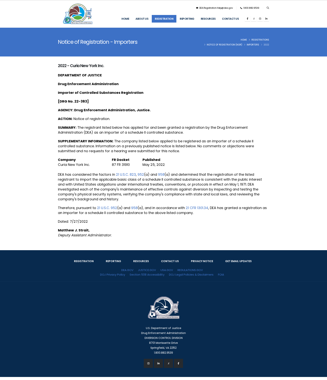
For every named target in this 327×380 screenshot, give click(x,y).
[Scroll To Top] (320, 375)
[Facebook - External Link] (178, 363)
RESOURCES (141, 261)
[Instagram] (260, 18)
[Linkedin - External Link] (158, 363)
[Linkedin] (266, 18)
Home (125, 19)
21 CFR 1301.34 (197, 207)
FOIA (221, 275)
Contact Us (230, 19)
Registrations (260, 39)
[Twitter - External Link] (168, 363)
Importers (253, 44)
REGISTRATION (84, 261)
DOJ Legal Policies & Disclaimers (191, 275)
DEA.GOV (127, 270)
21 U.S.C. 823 (126, 174)
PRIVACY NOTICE (202, 261)
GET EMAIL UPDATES (238, 261)
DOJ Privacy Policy (112, 275)
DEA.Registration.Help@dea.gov (216, 7)
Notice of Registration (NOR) (224, 44)
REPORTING (113, 261)
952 (141, 174)
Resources (208, 19)
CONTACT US (170, 261)
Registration (164, 19)
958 (161, 174)
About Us (141, 19)
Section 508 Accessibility (147, 275)
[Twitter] (253, 18)
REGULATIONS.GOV (190, 270)
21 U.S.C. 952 (107, 207)
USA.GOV (166, 270)
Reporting (187, 19)
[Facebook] (247, 18)
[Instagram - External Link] (148, 363)
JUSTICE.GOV (147, 270)
